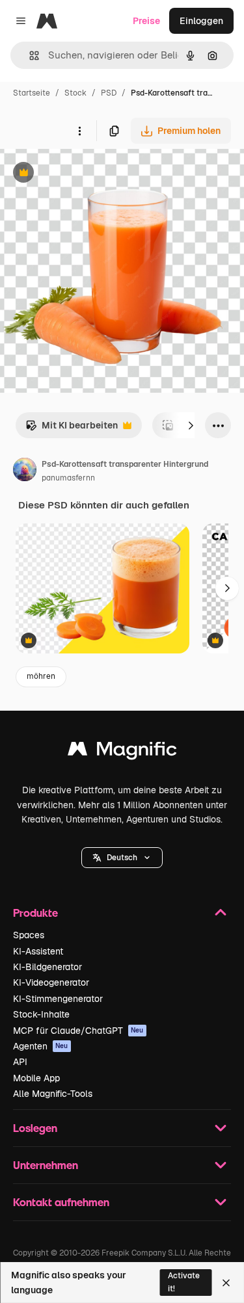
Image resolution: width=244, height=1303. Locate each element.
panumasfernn (68, 478)
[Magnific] (122, 752)
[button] (122, 857)
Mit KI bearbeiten (71, 428)
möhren (41, 676)
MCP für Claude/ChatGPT (78, 1030)
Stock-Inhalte (41, 1014)
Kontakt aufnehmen (61, 1202)
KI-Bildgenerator (47, 967)
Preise (146, 21)
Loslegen (35, 1128)
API (20, 1062)
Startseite (31, 93)
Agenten (40, 1046)
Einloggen (201, 21)
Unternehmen (45, 1165)
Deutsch (122, 857)
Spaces (28, 935)
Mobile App (36, 1078)
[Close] (226, 1283)
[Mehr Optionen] (79, 131)
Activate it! (184, 1281)
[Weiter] (190, 425)
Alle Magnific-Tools (52, 1093)
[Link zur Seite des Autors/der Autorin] (24, 471)
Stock (75, 93)
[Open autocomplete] (29, 55)
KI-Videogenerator (51, 982)
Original (83, 174)
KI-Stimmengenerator (58, 999)
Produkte (35, 912)
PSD (108, 93)
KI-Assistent (38, 951)
